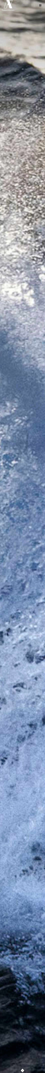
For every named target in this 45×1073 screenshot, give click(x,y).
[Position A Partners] (8, 5)
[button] (22, 1069)
